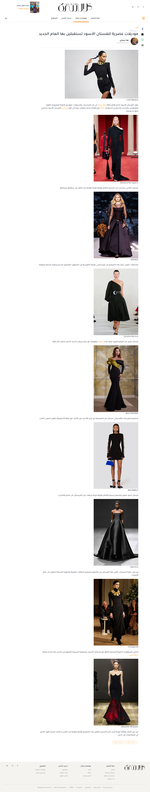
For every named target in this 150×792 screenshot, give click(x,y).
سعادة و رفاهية (109, 776)
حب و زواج (111, 779)
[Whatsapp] (142, 40)
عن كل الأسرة (108, 787)
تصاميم (65, 108)
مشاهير (65, 770)
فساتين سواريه (118, 742)
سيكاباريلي (133, 655)
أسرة (113, 770)
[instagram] (138, 7)
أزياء (89, 770)
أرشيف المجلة (24, 9)
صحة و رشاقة (110, 773)
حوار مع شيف (40, 773)
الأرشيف (88, 787)
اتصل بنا (79, 787)
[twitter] (133, 7)
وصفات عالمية (40, 770)
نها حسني (124, 40)
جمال (89, 773)
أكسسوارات (87, 776)
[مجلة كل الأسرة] (134, 767)
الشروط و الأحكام (60, 787)
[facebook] (143, 7)
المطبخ (54, 18)
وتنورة (100, 342)
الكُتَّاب (71, 787)
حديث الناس (66, 18)
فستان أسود (131, 742)
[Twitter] (142, 34)
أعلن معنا (96, 787)
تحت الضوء (64, 773)
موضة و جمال (81, 18)
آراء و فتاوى (64, 776)
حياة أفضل (95, 18)
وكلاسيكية (102, 105)
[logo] (75, 7)
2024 (102, 108)
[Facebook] (142, 29)
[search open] (7, 18)
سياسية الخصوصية (44, 787)
